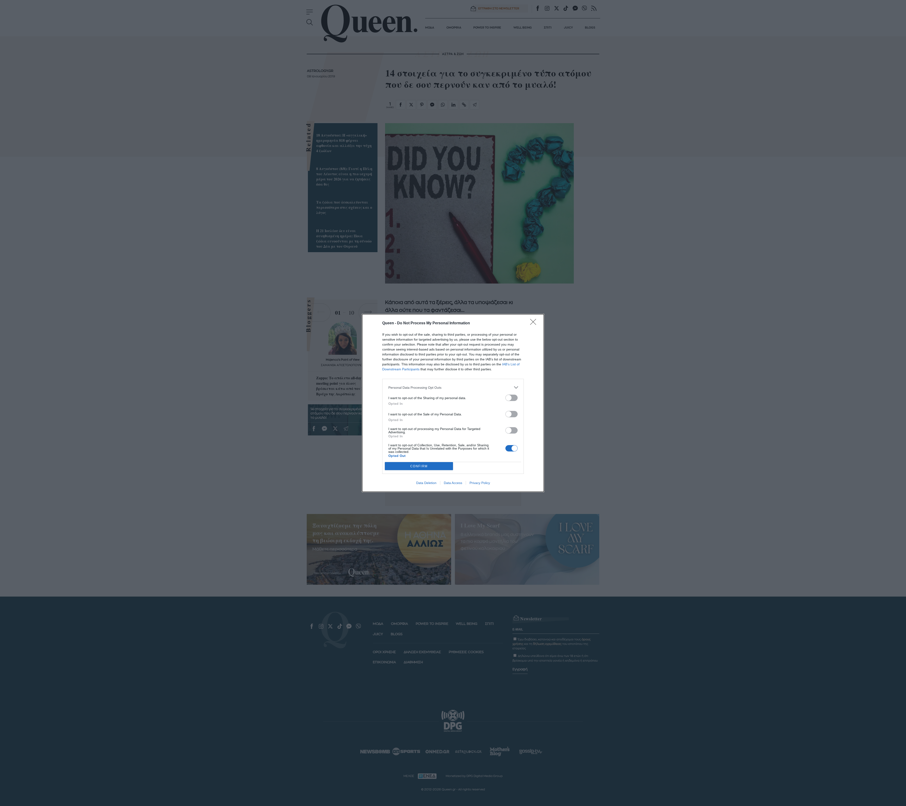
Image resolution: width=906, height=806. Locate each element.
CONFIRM (419, 466)
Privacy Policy (480, 483)
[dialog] (453, 403)
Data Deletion (426, 483)
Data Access (453, 483)
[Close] (534, 323)
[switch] (511, 398)
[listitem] (453, 387)
